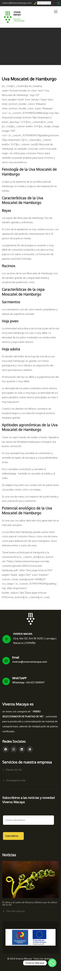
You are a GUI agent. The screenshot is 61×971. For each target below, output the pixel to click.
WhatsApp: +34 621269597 (28, 682)
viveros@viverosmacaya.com (29, 661)
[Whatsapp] (52, 963)
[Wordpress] (30, 749)
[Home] (30, 619)
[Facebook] (5, 749)
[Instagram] (13, 749)
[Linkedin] (21, 749)
